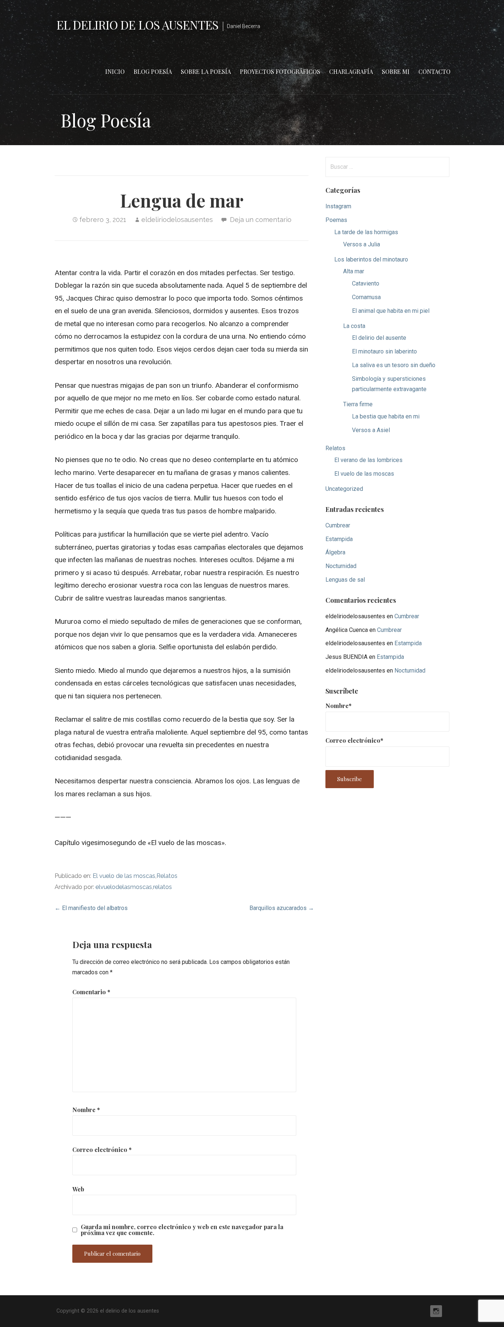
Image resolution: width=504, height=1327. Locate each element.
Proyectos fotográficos (280, 71)
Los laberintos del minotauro (371, 259)
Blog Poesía (153, 71)
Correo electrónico (102, 1149)
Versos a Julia (361, 244)
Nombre (86, 1110)
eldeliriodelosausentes (177, 219)
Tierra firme (358, 404)
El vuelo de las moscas (124, 875)
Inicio (115, 71)
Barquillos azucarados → (281, 908)
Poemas (336, 219)
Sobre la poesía (206, 71)
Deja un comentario (260, 219)
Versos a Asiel (371, 430)
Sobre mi (396, 71)
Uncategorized (344, 488)
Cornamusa (366, 297)
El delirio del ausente (379, 337)
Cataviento (365, 283)
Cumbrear (337, 525)
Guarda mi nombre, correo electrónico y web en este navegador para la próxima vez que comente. (182, 1230)
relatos (162, 886)
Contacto (434, 71)
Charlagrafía (351, 71)
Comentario (91, 992)
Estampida (339, 539)
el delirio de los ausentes (137, 25)
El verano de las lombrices (368, 460)
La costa (354, 325)
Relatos (166, 875)
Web (78, 1189)
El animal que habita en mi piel (390, 310)
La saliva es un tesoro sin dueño (393, 365)
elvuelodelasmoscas (124, 886)
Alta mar (353, 271)
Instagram (338, 206)
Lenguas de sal (345, 579)
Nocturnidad (340, 566)
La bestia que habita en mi (386, 416)
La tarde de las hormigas (366, 232)
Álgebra (335, 552)
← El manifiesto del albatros (91, 908)
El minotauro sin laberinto (384, 351)
